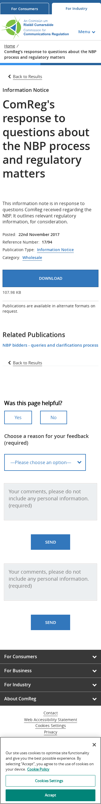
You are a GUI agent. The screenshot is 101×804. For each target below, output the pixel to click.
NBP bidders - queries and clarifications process (50, 345)
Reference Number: (21, 242)
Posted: (9, 234)
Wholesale (32, 257)
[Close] (94, 745)
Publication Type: (19, 249)
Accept (50, 795)
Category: (11, 257)
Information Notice (55, 249)
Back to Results (27, 76)
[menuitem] (24, 8)
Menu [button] (84, 32)
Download (50, 278)
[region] (50, 770)
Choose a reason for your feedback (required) (46, 439)
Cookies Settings (50, 725)
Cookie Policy (38, 769)
